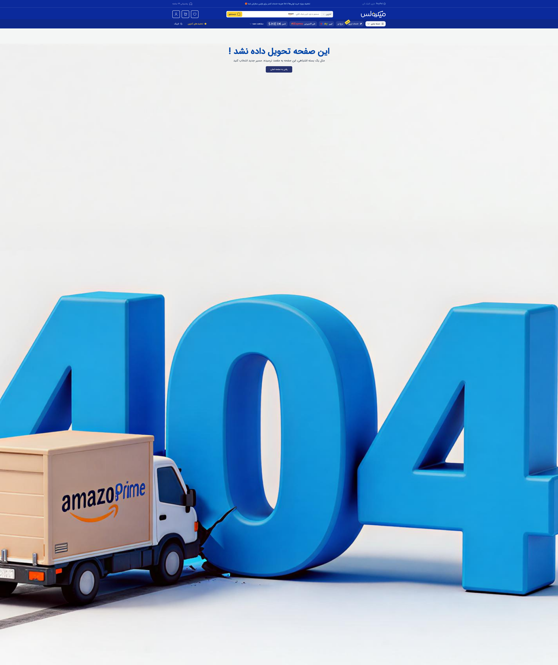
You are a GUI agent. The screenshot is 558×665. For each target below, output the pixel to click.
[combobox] (327, 14)
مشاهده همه (257, 23)
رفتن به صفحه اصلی (279, 69)
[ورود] (176, 14)
